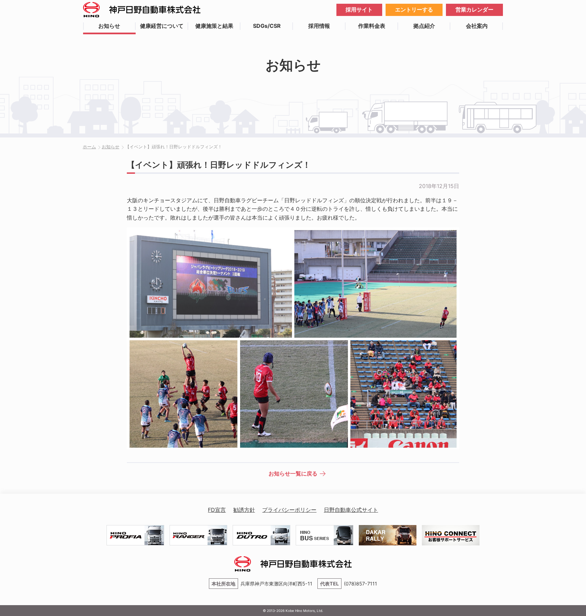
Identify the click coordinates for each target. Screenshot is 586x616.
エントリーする (414, 9)
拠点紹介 (424, 25)
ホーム (89, 146)
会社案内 (477, 25)
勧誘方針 (244, 509)
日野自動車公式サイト (351, 509)
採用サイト (359, 9)
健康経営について (161, 25)
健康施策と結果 (214, 25)
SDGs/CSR (267, 25)
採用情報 (319, 25)
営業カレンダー (474, 9)
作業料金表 (371, 25)
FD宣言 (217, 509)
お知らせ (109, 25)
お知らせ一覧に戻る (293, 473)
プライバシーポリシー (289, 509)
